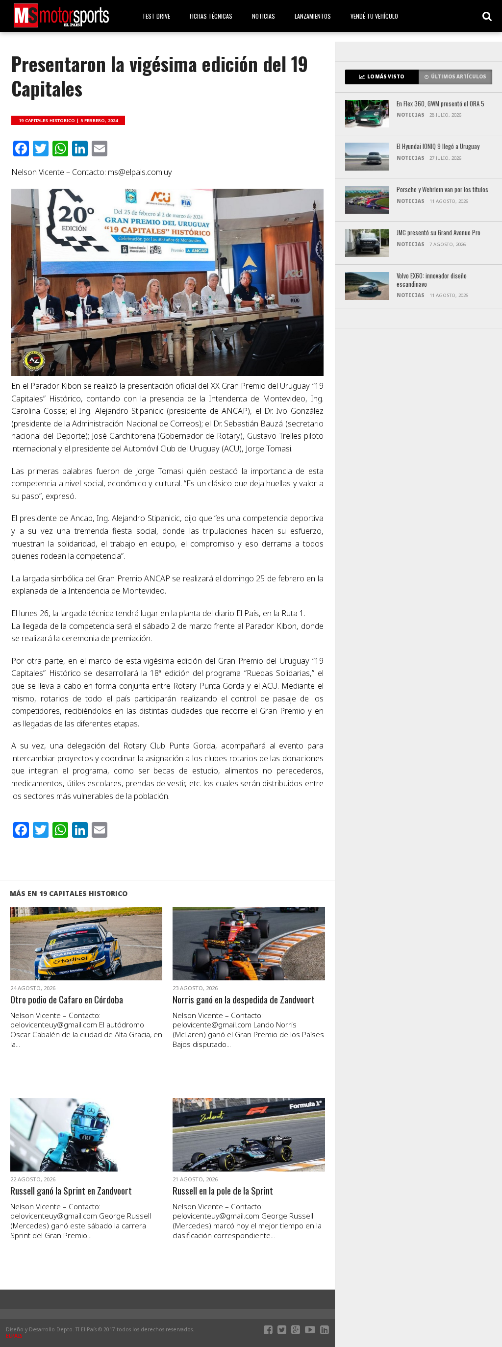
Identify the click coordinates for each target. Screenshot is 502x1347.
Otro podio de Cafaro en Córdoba (66, 1000)
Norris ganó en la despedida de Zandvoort (244, 1000)
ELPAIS (14, 1335)
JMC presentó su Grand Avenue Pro (438, 233)
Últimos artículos (458, 77)
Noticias (263, 16)
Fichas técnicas (211, 16)
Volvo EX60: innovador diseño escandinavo (432, 280)
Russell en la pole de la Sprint (223, 1191)
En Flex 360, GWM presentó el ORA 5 (440, 104)
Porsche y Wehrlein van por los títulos (442, 190)
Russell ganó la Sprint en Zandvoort (71, 1191)
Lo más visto (385, 77)
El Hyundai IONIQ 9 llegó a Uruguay (438, 147)
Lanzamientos (313, 16)
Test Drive (156, 16)
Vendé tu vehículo (374, 16)
